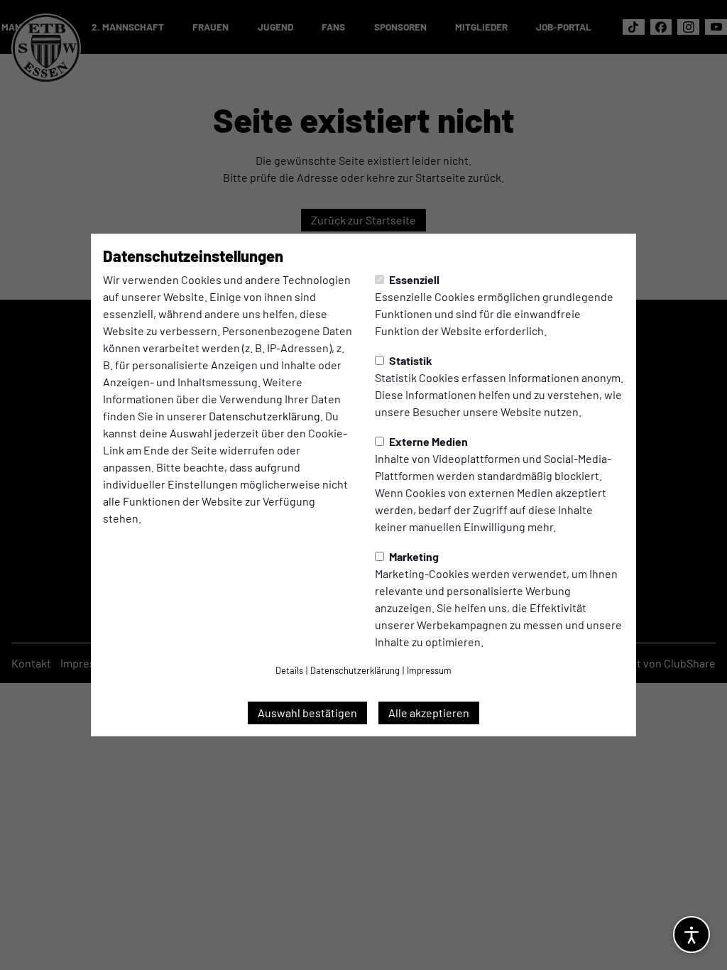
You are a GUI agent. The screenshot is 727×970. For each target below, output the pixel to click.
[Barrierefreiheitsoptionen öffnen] (691, 934)
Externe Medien (427, 441)
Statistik (409, 360)
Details (289, 670)
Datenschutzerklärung (264, 416)
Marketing (413, 556)
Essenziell (413, 279)
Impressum (429, 670)
